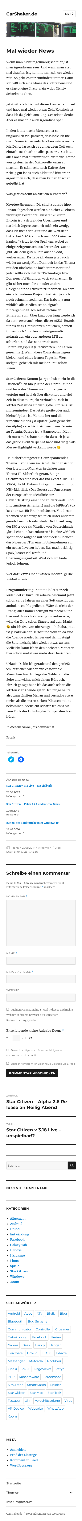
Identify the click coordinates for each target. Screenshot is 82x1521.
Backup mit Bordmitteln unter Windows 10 (32, 822)
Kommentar (16, 896)
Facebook (17, 1239)
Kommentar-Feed (24, 1460)
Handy (40, 1345)
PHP (11, 1377)
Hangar (55, 1345)
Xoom (14, 1282)
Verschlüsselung (47, 1400)
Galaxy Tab (18, 1245)
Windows (17, 1276)
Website (12, 990)
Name (11, 953)
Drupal (15, 1229)
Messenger (16, 1361)
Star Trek (54, 1393)
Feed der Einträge (23, 1455)
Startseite (13, 1483)
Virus (68, 1400)
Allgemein (44, 847)
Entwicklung (14, 851)
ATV (39, 1313)
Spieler (55, 1385)
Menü (69, 13)
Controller (43, 1329)
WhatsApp (55, 1408)
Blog (58, 847)
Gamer (13, 1345)
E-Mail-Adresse (19, 971)
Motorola (36, 1361)
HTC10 (46, 1353)
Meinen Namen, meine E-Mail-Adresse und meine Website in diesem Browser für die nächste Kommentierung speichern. (39, 1015)
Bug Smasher (38, 1321)
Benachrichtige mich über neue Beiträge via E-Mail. (43, 1063)
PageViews (42, 1369)
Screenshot (52, 1377)
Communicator (19, 1329)
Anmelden (18, 1449)
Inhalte (61, 1353)
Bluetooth (15, 1321)
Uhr (28, 1400)
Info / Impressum (19, 1502)
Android (16, 1224)
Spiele (14, 1266)
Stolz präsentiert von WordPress (45, 1513)
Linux (14, 1261)
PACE (26, 1369)
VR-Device (16, 1408)
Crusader (62, 1329)
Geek (27, 1345)
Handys (16, 1250)
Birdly (51, 1313)
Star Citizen (30, 851)
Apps (28, 1313)
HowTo (32, 1353)
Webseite (35, 1408)
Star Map (36, 1393)
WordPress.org (21, 1465)
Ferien (56, 1337)
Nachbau (54, 1361)
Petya (59, 1369)
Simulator (15, 1385)
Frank (15, 847)
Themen (12, 1492)
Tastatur (14, 1400)
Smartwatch (36, 1385)
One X (12, 1369)
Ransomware (29, 1377)
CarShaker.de (21, 14)
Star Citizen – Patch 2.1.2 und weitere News (33, 804)
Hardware (17, 1255)
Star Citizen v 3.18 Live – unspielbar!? (29, 785)
